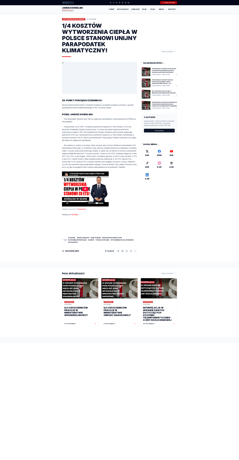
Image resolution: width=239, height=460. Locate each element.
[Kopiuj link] (131, 251)
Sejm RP (91, 240)
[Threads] (125, 2)
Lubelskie (135, 9)
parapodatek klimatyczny (112, 237)
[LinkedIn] (128, 2)
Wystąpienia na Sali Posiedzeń (122, 240)
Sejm (144, 9)
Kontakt (172, 9)
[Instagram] (122, 2)
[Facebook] (113, 2)
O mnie (111, 9)
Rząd (152, 9)
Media (161, 9)
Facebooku (82, 209)
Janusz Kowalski (82, 237)
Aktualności (123, 9)
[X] (110, 2)
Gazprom (71, 237)
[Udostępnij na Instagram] (122, 251)
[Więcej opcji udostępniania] (135, 251)
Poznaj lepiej (159, 130)
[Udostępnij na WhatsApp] (127, 251)
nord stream (95, 237)
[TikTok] (119, 2)
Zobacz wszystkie (167, 51)
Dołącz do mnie (170, 2)
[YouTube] (116, 2)
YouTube (74, 215)
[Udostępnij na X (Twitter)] (118, 251)
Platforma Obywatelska (77, 240)
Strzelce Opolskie (102, 240)
